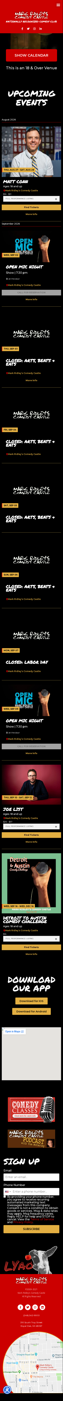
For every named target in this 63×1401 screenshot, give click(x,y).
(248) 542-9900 (31, 1315)
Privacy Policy (23, 1222)
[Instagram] (34, 28)
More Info (31, 214)
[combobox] (8, 1191)
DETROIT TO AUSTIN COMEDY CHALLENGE (25, 920)
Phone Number (14, 1185)
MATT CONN (15, 181)
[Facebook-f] (22, 28)
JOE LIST (13, 809)
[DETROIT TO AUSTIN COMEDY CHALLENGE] (31, 883)
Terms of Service (42, 1219)
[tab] (31, 199)
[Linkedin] (42, 1307)
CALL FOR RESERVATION (31, 292)
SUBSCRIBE (31, 1229)
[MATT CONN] (31, 151)
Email (7, 1170)
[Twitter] (28, 28)
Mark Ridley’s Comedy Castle (21, 190)
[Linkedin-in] (40, 28)
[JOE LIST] (31, 784)
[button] (58, 5)
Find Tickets (31, 207)
